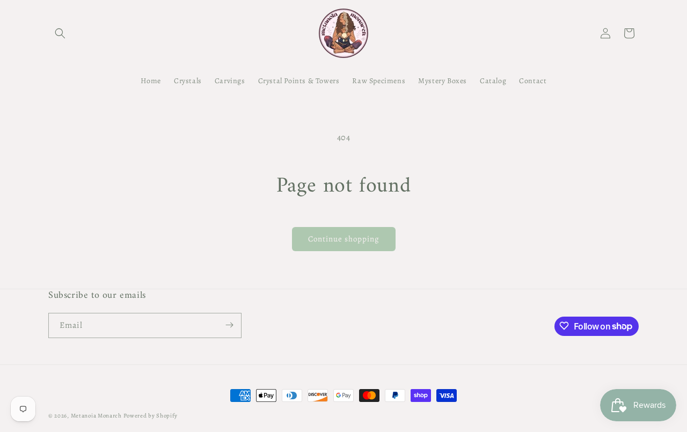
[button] (60, 33)
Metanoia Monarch (96, 416)
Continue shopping (343, 238)
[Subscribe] (229, 325)
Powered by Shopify (150, 416)
